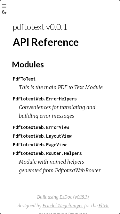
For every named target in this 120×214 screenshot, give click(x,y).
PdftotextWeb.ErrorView (41, 127)
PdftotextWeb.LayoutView (42, 136)
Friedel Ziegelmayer (63, 206)
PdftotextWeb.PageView (40, 144)
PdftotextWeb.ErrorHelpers (45, 98)
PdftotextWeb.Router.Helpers (47, 153)
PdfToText (24, 78)
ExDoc (66, 197)
